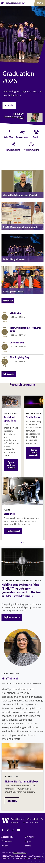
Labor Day (15, 312)
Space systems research (11, 465)
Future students (13, 150)
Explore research (12, 617)
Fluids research (13, 530)
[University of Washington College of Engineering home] (23, 821)
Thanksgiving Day (19, 357)
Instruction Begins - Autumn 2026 (25, 329)
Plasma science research (33, 452)
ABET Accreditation (19, 853)
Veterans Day (17, 342)
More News (8, 300)
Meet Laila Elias (12, 124)
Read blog (9, 105)
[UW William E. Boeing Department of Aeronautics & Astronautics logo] (13, 2)
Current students (31, 150)
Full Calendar (8, 374)
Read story (12, 800)
